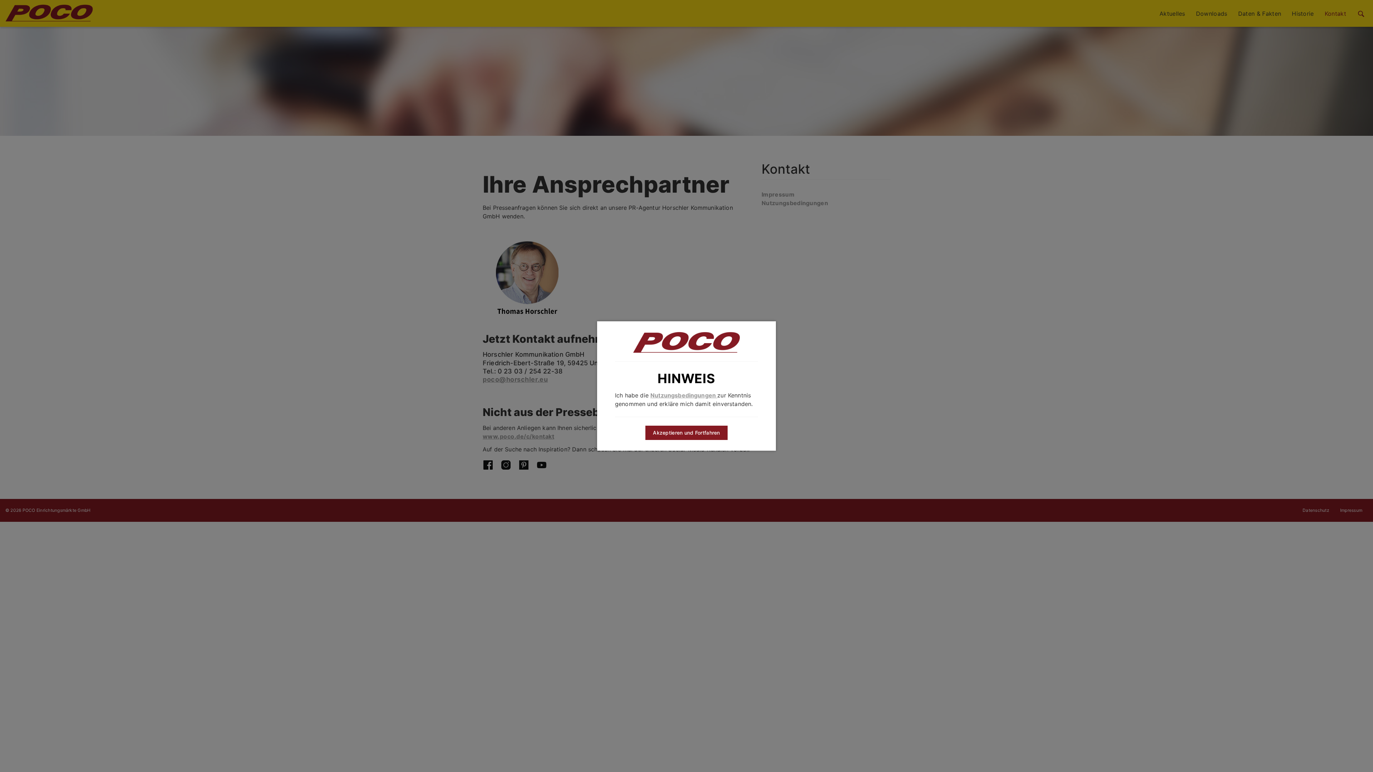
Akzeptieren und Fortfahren (686, 433)
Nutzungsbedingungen (683, 395)
